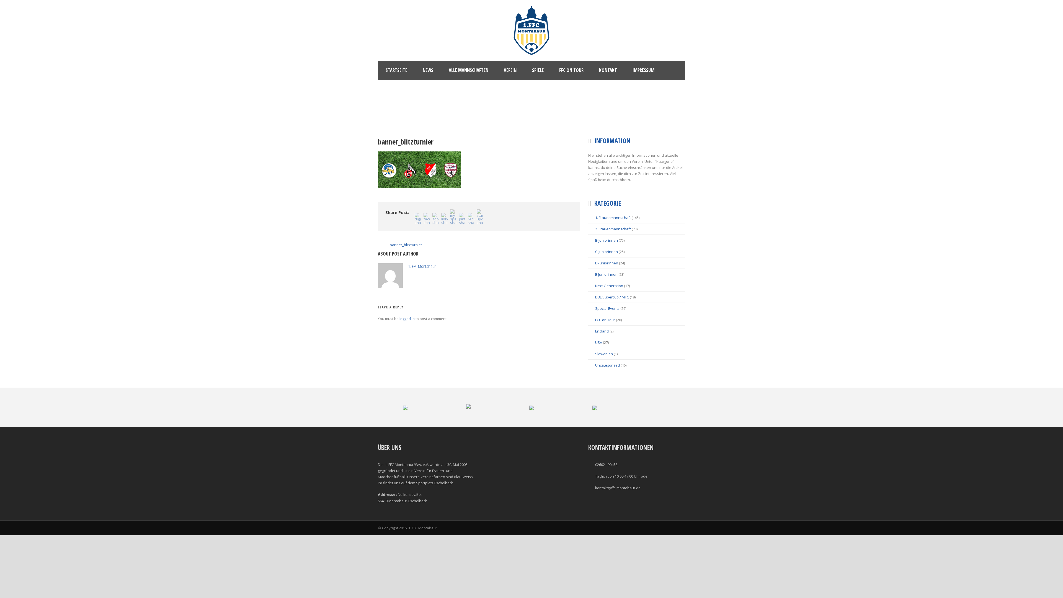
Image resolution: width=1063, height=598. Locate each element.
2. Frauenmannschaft (613, 228)
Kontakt (608, 70)
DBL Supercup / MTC (612, 297)
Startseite (396, 70)
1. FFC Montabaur (422, 266)
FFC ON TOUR (571, 70)
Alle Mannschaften (468, 70)
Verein (510, 70)
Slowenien (604, 353)
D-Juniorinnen (606, 263)
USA (598, 342)
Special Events (607, 308)
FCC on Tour (605, 319)
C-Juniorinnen (606, 251)
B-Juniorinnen (606, 240)
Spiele (538, 70)
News (428, 70)
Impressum (643, 70)
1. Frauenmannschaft (613, 217)
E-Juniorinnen (606, 274)
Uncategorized (607, 365)
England (602, 331)
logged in (407, 318)
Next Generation (609, 285)
